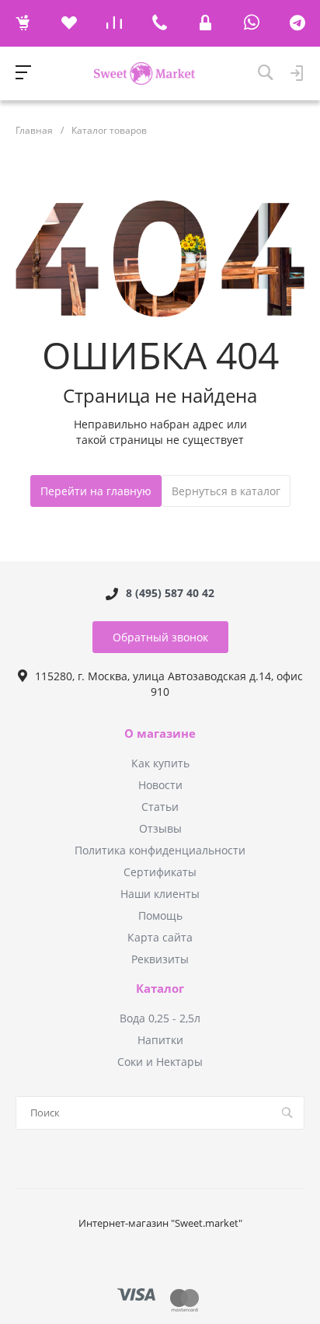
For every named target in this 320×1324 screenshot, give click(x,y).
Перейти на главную (95, 491)
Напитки (160, 1039)
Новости (160, 784)
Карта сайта (160, 937)
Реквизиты (160, 959)
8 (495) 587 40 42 (170, 593)
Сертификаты (160, 872)
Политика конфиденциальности (160, 850)
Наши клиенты (160, 893)
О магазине (160, 734)
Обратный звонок (160, 637)
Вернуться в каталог (226, 491)
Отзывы (160, 828)
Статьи (160, 806)
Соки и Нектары (160, 1061)
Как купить (160, 763)
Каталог (160, 989)
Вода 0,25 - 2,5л (160, 1018)
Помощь (160, 915)
